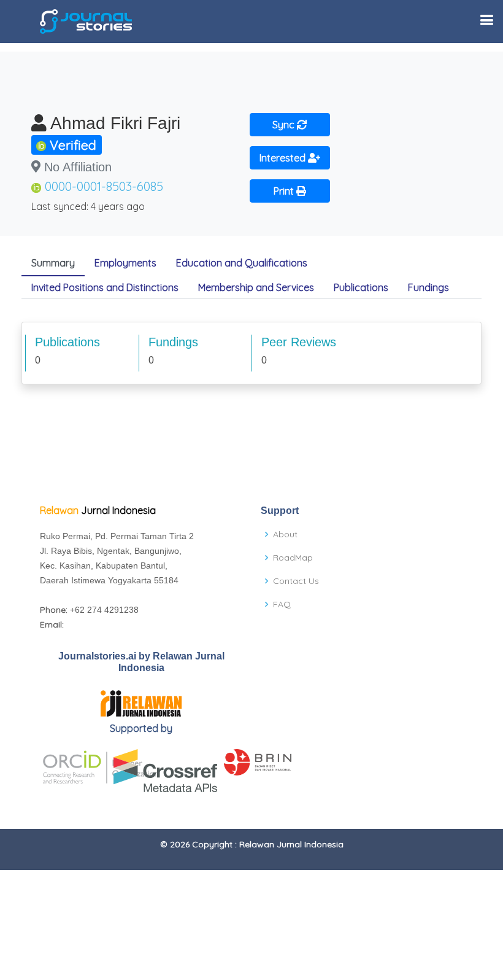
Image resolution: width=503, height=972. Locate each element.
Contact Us (296, 581)
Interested (283, 158)
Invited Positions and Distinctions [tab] (105, 287)
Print (285, 191)
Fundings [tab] (428, 287)
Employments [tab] (125, 263)
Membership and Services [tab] (256, 287)
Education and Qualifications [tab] (241, 263)
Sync (284, 125)
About (285, 534)
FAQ (282, 604)
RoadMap (293, 557)
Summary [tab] (53, 263)
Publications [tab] (361, 287)
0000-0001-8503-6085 (104, 186)
